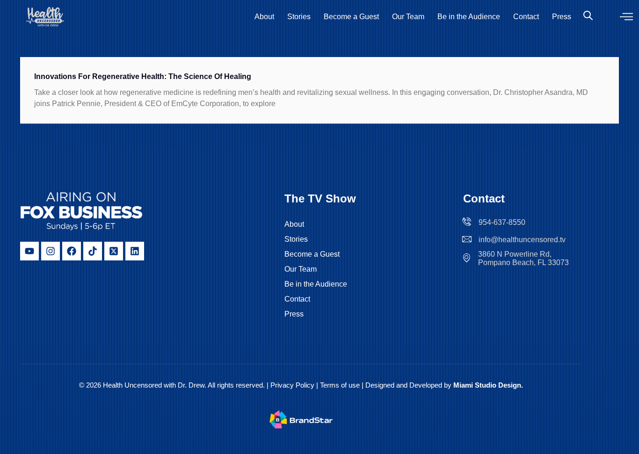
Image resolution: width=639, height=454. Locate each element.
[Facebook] (71, 251)
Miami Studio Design (487, 385)
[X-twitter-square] (113, 251)
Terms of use (341, 385)
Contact (526, 17)
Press (561, 17)
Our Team (408, 17)
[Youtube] (29, 251)
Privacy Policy (292, 385)
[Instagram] (50, 251)
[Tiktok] (92, 251)
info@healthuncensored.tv (522, 240)
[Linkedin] (134, 251)
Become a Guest (351, 17)
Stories (299, 17)
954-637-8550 (502, 222)
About (264, 17)
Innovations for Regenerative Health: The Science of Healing (142, 76)
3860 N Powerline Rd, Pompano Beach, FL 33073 (523, 258)
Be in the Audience (468, 17)
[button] (626, 17)
